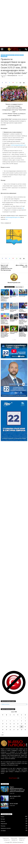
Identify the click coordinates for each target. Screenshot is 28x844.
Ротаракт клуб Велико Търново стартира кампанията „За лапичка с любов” (4, 321)
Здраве (17, 55)
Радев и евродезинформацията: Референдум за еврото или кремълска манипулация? (5, 298)
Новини (6, 52)
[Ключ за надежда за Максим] (14, 329)
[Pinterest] (13, 82)
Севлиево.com (14, 840)
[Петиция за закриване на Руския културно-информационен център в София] (23, 329)
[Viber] (5, 82)
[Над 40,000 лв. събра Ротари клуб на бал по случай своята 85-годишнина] (23, 316)
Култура (21, 55)
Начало (2, 52)
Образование (12, 52)
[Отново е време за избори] (5, 306)
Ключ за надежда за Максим (13, 333)
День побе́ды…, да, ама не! (21, 266)
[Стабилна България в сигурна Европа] (23, 306)
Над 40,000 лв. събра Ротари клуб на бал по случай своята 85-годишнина (23, 321)
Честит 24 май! (22, 296)
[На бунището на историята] (14, 316)
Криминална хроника (6, 828)
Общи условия (14, 838)
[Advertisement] (14, 23)
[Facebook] (2, 82)
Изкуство (3, 821)
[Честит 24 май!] (23, 292)
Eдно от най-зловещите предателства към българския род (6, 267)
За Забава (3, 830)
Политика (3, 826)
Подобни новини (9, 286)
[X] (9, 82)
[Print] (23, 82)
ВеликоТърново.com (12, 75)
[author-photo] (14, 277)
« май (2, 734)
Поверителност (6, 838)
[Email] (20, 82)
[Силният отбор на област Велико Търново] (14, 306)
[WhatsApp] (16, 82)
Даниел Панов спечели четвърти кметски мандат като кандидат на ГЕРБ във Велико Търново (5, 335)
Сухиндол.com (7, 840)
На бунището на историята (13, 320)
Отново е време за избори (5, 310)
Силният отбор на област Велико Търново (14, 310)
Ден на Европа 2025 (13, 297)
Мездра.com (21, 840)
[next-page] (15, 340)
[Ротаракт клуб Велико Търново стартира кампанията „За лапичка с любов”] (5, 316)
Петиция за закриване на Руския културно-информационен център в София (22, 334)
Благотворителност (10, 55)
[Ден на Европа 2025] (14, 292)
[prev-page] (13, 340)
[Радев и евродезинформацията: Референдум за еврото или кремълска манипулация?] (5, 292)
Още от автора (19, 286)
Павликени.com (22, 838)
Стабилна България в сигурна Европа (22, 310)
